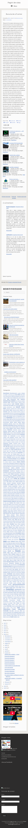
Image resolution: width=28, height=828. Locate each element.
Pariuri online (18, 541)
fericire (10, 475)
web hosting (6, 613)
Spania (10, 582)
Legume (18, 505)
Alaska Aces (16, 397)
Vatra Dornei (13, 607)
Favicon (22, 472)
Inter (14, 496)
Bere (14, 420)
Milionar (11, 522)
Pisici (9, 549)
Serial (14, 575)
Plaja (14, 549)
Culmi (9, 452)
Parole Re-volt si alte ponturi (10, 309)
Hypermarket (22, 490)
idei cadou (11, 492)
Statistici (13, 586)
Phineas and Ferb (20, 546)
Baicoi (4, 414)
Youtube (15, 616)
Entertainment (6, 467)
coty (8, 451)
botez (20, 426)
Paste (7, 543)
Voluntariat (16, 612)
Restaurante (5, 563)
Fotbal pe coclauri (19, 478)
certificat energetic (15, 441)
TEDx (17, 592)
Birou (17, 423)
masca (23, 516)
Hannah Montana (11, 489)
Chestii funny (6, 445)
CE (15, 440)
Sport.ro (5, 584)
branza (7, 428)
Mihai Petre (18, 521)
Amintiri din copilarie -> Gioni (12, 654)
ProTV (23, 557)
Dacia (21, 454)
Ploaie (13, 551)
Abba (15, 396)
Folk (6, 478)
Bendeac (10, 420)
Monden (12, 524)
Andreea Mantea (14, 402)
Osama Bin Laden (13, 536)
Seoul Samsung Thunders (19, 573)
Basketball (9, 417)
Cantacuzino (13, 435)
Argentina (21, 405)
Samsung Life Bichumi (15, 570)
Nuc (24, 530)
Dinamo (9, 460)
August (21, 410)
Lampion (16, 504)
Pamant (23, 537)
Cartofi (9, 438)
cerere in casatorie (7, 441)
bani (18, 414)
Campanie (22, 434)
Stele (4, 587)
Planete (16, 549)
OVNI (10, 537)
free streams (13, 480)
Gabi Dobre (9, 481)
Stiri (11, 587)
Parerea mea (20, 18)
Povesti (23, 552)
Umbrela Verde (7, 604)
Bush (16, 431)
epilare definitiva (15, 467)
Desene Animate (12, 458)
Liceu (10, 507)
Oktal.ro (23, 533)
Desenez (19, 458)
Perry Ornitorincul (7, 544)
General (9, 483)
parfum (8, 541)
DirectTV (10, 461)
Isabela (9, 498)
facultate (9, 472)
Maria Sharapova (20, 514)
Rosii (24, 566)
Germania (14, 483)
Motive (4, 525)
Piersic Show (17, 547)
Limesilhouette (22, 507)
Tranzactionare (12, 600)
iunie (6, 647)
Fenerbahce (17, 473)
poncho (15, 552)
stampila (5, 586)
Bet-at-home (6, 422)
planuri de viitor (22, 549)
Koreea (4, 504)
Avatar (9, 411)
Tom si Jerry (8, 598)
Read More (13, 140)
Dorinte (16, 463)
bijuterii (14, 423)
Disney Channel (21, 461)
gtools (24, 486)
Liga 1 (17, 507)
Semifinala (9, 573)
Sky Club (12, 579)
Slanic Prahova (22, 579)
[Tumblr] (19, 289)
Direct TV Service (19, 460)
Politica (12, 552)
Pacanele (16, 537)
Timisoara (10, 596)
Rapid (18, 560)
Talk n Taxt (17, 590)
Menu (15, 6)
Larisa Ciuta (5, 505)
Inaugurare (5, 493)
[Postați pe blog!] (5, 117)
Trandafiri (5, 600)
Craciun (13, 451)
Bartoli (23, 416)
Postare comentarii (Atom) (14, 282)
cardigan (5, 437)
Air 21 (11, 397)
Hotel (9, 490)
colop (19, 446)
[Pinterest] (13, 289)
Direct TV (14, 460)
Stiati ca (8, 587)
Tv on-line (9, 603)
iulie (6, 645)
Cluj (6, 446)
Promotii (15, 557)
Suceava (23, 587)
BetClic (15, 422)
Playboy (5, 551)
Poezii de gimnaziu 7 (10, 660)
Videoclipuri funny (9, 609)
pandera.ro (5, 539)
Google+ (6, 122)
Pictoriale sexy (11, 547)
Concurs (12, 448)
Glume (11, 484)
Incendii (17, 493)
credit (17, 451)
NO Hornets (15, 530)
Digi (7, 460)
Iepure (15, 492)
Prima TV (19, 555)
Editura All (22, 464)
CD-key (12, 440)
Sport (23, 582)
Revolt (8, 564)
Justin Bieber (19, 501)
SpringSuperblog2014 (19, 584)
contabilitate (5, 449)
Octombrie (18, 533)
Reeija (20, 561)
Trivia (10, 601)
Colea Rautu (15, 446)
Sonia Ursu (22, 581)
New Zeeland (19, 528)
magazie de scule (21, 510)
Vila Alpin (11, 610)
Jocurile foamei (16, 499)
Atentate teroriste (16, 410)
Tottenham (19, 598)
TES (15, 595)
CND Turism (10, 446)
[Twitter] (6, 289)
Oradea (23, 534)
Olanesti (5, 534)
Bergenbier (17, 420)
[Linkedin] (15, 289)
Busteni (19, 431)
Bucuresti (9, 429)
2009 (5, 688)
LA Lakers (9, 504)
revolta (11, 564)
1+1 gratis (5, 394)
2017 (5, 623)
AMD (18, 399)
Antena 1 (22, 404)
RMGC (16, 564)
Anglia (13, 403)
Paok (12, 539)
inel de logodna (22, 493)
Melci (20, 518)
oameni (19, 531)
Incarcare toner (11, 493)
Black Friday (22, 423)
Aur (24, 410)
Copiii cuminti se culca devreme (12, 665)
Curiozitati (20, 452)
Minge (14, 522)
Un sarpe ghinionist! (10, 671)
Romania (22, 564)
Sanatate (5, 572)
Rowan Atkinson (10, 567)
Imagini (23, 492)
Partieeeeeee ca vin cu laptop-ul (17, 362)
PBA (21, 543)
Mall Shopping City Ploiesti (9, 513)
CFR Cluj (23, 441)
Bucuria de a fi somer (14, 14)
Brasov (11, 428)
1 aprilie (18, 393)
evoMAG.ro (12, 470)
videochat (23, 607)
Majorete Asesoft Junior (19, 511)
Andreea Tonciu (22, 402)
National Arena (22, 527)
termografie (9, 595)
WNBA (12, 615)
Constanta (22, 448)
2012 (18, 394)
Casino (20, 438)
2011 (16, 394)
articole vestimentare (7, 407)
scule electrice (18, 572)
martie (6, 653)
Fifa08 (23, 475)
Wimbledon (9, 615)
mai (6, 649)
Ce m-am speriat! (9, 667)
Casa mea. (13, 438)
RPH (14, 567)
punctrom (17, 558)
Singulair (8, 579)
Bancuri (15, 414)
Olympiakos (16, 534)
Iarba (8, 492)
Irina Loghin (5, 498)
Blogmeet (5, 425)
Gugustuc (5, 487)
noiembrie (7, 638)
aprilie (6, 651)
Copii (12, 449)
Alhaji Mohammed (11, 399)
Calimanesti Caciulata (15, 434)
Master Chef (9, 518)
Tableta (13, 590)
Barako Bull (5, 416)
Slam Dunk (16, 579)
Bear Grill (9, 419)
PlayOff (9, 551)
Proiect (6, 557)
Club (4, 446)
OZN (13, 537)
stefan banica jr (21, 586)
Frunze (4, 481)
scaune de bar (13, 572)
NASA (17, 527)
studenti (17, 587)
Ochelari (14, 533)
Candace (5, 435)
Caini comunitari (17, 432)
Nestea (10, 528)
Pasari (4, 543)
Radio (8, 560)
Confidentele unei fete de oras (8, 756)
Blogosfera (10, 425)
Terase (4, 595)
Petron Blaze (11, 546)
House (17, 490)
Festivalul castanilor (17, 475)
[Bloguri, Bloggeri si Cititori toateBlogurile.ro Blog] (8, 750)
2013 (21, 394)
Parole (23, 541)
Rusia (24, 567)
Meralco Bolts (11, 519)
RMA (14, 564)
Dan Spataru (9, 455)
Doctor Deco (6, 463)
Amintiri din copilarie (14, 155)
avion (12, 411)
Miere (14, 521)
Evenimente (6, 470)
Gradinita (5, 486)
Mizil (17, 522)
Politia (8, 552)
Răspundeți (9, 230)
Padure (20, 537)
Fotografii (5, 480)
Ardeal (17, 405)
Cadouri (5, 432)
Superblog (10, 589)
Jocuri (21, 498)
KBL (15, 502)
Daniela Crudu (15, 455)
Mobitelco (20, 522)
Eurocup (10, 469)
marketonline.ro (6, 516)
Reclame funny (10, 561)
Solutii (18, 581)
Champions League (7, 443)
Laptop (23, 504)
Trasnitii (18, 600)
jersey (18, 498)
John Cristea (22, 499)
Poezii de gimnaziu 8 (10, 658)
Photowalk (5, 547)
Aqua (15, 405)
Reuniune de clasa (20, 563)
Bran (4, 428)
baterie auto (15, 417)
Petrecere (19, 544)
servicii (17, 575)
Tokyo (4, 598)
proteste (19, 557)
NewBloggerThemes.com (14, 824)
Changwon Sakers (17, 443)
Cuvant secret (16, 454)
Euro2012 (23, 467)
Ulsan (23, 603)
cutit (11, 454)
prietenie (15, 555)
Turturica (5, 603)
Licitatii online (13, 507)
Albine (20, 397)
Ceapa (17, 440)
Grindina (20, 486)
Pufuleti (9, 558)
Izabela (15, 498)
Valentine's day (21, 606)
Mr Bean (13, 525)
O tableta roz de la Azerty (10, 372)
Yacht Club (8, 616)
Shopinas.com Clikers (16, 576)
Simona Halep (14, 578)
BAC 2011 (13, 413)
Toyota (23, 598)
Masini (4, 518)
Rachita (4, 560)
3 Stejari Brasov (8, 396)
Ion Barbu (21, 496)
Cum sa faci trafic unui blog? (10, 380)
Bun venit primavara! (10, 673)
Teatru (14, 592)
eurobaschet (5, 469)
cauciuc (4, 440)
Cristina (20, 451)
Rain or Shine (13, 560)
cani (8, 435)
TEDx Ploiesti (22, 592)
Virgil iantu (17, 610)
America (23, 399)
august (6, 643)
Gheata (23, 483)
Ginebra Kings (6, 484)
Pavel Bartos (17, 543)
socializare (14, 581)
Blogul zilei (20, 425)
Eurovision (22, 469)
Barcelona (19, 416)
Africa (8, 397)
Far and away (14, 472)
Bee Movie (5, 420)
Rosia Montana (14, 566)
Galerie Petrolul (19, 481)
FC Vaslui (8, 473)
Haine (15, 487)
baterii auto (19, 417)
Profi (4, 557)
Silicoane (9, 578)
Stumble (13, 122)
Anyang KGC (6, 405)
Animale (17, 404)
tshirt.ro (13, 601)
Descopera (5, 458)
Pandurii (9, 539)
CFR (20, 441)
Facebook (12, 120)
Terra (13, 595)
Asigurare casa (14, 408)
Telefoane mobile (18, 593)
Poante (23, 551)
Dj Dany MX (4, 758)
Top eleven (14, 598)
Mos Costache (21, 524)
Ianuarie (5, 492)
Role (18, 564)
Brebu (14, 428)
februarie (7, 682)
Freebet (17, 480)
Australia (5, 411)
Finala (12, 477)
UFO (21, 603)
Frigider (20, 480)
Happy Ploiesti (18, 489)
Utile (10, 606)
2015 (4, 396)
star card (9, 586)
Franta (9, 480)
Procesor (23, 555)
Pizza (11, 549)
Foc (3, 478)
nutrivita (16, 531)
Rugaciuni (20, 567)
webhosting (19, 613)
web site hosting (12, 613)
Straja (14, 587)
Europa (18, 469)
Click (24, 444)
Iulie (12, 498)
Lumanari (15, 510)
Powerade (5, 554)
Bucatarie (23, 428)
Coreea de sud (17, 449)
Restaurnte (11, 563)
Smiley (10, 581)
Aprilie (12, 405)
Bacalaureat (18, 413)
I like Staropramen (13, 334)
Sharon (23, 575)
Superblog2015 (18, 589)
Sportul (9, 584)
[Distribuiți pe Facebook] (7, 117)
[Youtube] (11, 289)
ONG (20, 534)
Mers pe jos (18, 519)
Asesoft (18, 407)
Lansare (20, 504)
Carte (20, 437)
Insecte (12, 496)
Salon (20, 569)
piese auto (5, 549)
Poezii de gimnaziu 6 (10, 662)
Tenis (23, 594)
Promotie (11, 557)
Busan (13, 431)
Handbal (23, 487)
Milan (21, 521)
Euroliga (14, 469)
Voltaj (13, 612)
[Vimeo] (17, 289)
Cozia (10, 451)
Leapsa (14, 505)
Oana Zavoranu (8, 533)
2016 (5, 625)
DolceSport (11, 463)
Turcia (23, 601)
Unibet (17, 604)
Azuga (22, 411)
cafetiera (11, 432)
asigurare (8, 408)
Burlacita (5, 431)
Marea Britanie (11, 514)
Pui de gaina (13, 558)
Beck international (17, 419)
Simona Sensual (21, 578)
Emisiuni (23, 466)
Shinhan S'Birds (7, 576)
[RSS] (21, 289)
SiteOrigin (12, 822)
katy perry (7, 502)
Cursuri (8, 454)
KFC (21, 502)
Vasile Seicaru (6, 607)
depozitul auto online (16, 457)
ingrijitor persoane (15, 495)
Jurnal (5, 501)
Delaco (4, 457)
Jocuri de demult (10, 499)
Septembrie (5, 575)
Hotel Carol (13, 490)
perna (23, 543)
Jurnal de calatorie (11, 501)
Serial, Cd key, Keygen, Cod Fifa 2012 (11, 354)
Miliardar (8, 522)
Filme (9, 477)
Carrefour (16, 437)
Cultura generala (13, 452)
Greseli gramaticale (12, 486)
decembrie (7, 636)
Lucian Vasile (10, 510)
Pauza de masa (11, 543)
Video (18, 607)
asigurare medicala (21, 408)
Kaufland (11, 502)
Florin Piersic (22, 476)
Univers (20, 604)
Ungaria (13, 604)
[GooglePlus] (4, 289)
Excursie (18, 470)
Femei (12, 473)
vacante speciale (15, 606)
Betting (19, 422)
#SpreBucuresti (13, 393)
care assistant (10, 437)
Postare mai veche (21, 196)
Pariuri (13, 541)
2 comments (8, 20)
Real (21, 560)
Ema (18, 466)
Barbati (10, 416)
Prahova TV (18, 554)
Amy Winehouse (19, 400)
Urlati (24, 604)
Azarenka (15, 411)
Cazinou (8, 440)
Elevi (10, 466)
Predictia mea (6, 555)
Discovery (14, 461)
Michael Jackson (10, 521)
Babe (11, 413)
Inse (9, 496)
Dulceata (5, 464)
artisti (14, 407)
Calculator (9, 434)
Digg (19, 122)
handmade (5, 489)
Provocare (5, 558)
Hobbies (23, 489)
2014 (24, 394)
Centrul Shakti (22, 440)
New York (14, 528)
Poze (9, 554)
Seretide (11, 575)
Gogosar (15, 484)
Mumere (17, 525)
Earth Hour (9, 464)
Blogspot (16, 425)
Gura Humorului (10, 487)
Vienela (3, 753)
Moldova (7, 524)
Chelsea (23, 443)
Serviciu (20, 575)
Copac (9, 449)
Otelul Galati (6, 537)
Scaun (8, 572)
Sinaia (4, 579)
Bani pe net (22, 414)
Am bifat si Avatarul (14, 167)
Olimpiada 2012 (10, 534)
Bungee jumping (21, 429)
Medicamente (15, 518)
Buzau (23, 431)
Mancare (18, 513)
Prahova (13, 554)
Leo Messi (7, 507)
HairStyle (19, 487)
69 (13, 396)
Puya (21, 558)
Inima (21, 495)
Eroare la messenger (10, 663)
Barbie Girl (15, 416)
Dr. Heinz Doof (21, 463)
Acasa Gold (21, 396)
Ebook (12, 464)
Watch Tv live (22, 612)
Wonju (15, 615)
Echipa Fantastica (16, 464)
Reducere (16, 561)
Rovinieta (5, 567)
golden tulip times (21, 484)
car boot (18, 435)
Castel (23, 438)
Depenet (9, 457)
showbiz (23, 576)
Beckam (23, 419)
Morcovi (16, 524)
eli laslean (13, 466)
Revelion (5, 564)
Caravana (23, 435)
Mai (12, 512)
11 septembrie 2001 (11, 394)
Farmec (18, 472)
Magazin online (7, 512)
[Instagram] (9, 289)
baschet (4, 417)
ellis (16, 466)
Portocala (19, 552)
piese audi (23, 547)
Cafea (8, 432)
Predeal (23, 554)
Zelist (18, 616)
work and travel (20, 615)
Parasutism (16, 539)
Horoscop (5, 490)
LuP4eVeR (9, 234)
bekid (8, 420)
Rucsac (17, 567)
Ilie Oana (19, 492)
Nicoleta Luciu (10, 530)
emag (20, 466)
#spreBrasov (6, 393)
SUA (20, 587)
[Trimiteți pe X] (6, 117)
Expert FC (23, 470)
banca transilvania (9, 414)
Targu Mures (10, 592)
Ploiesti (18, 551)
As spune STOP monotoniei (16, 143)
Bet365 (11, 422)
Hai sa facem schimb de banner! (11, 317)
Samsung (8, 570)
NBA (4, 528)
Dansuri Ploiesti (21, 455)
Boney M (7, 426)
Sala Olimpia (15, 569)
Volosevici (9, 612)
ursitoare (5, 606)
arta (24, 405)
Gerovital (19, 483)
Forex (9, 478)
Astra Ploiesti (6, 410)
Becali (13, 419)
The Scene (19, 595)
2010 (5, 686)
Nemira (7, 528)
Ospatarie (23, 536)
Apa (9, 405)
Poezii (4, 552)
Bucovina (5, 429)
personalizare (14, 544)
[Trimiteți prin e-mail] (3, 117)
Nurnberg (12, 531)
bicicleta (10, 423)
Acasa (17, 396)
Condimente (17, 448)
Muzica (10, 527)
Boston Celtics (15, 426)
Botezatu (23, 426)
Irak (24, 496)
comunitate (7, 448)
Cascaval (17, 438)
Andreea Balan (6, 402)
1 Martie (23, 393)
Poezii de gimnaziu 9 (10, 656)
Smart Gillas (6, 581)
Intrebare (17, 496)
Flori (18, 476)
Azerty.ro (18, 411)
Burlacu (9, 431)
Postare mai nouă (6, 196)
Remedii (23, 561)
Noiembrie (20, 530)
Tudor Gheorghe (18, 601)
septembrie (8, 641)
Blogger (16, 723)
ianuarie (7, 684)
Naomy (13, 527)
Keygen (18, 502)
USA (8, 606)
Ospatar (19, 536)
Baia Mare (22, 413)
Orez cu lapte (6, 536)
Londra (14, 508)
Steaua (16, 586)
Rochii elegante (10, 206)
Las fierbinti (11, 505)
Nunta (8, 531)
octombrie (7, 639)
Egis (8, 466)
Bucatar (18, 428)
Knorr (24, 502)
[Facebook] (7, 289)
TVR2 (14, 603)
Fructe (23, 480)
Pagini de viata (14, 3)
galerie (13, 481)
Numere (4, 531)
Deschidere (23, 457)
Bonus (11, 426)
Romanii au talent (7, 566)
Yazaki (11, 616)
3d (11, 396)
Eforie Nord (5, 466)
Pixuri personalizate (6, 755)
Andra (23, 400)
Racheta (23, 558)
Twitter (19, 120)
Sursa (23, 589)
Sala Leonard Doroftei (7, 569)
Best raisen (22, 420)
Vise (21, 610)
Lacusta (13, 504)
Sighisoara (5, 578)
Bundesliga (15, 429)
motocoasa (8, 525)
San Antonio (22, 570)
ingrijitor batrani (6, 495)
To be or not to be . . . (14, 179)
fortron (11, 478)
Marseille (13, 516)
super (4, 589)
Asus (11, 410)
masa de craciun (18, 516)
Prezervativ (11, 555)
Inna (8, 496)
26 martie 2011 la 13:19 (17, 234)
